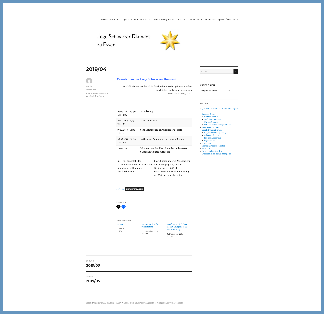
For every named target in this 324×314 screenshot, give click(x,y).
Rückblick (194, 19)
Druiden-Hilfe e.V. (211, 117)
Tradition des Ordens (212, 119)
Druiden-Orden (108, 19)
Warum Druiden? (211, 122)
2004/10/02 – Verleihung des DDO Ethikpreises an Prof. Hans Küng (177, 227)
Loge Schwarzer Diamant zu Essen (100, 303)
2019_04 (120, 189)
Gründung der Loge (212, 135)
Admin (89, 86)
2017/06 (119, 224)
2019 (88, 93)
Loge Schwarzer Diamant (134, 19)
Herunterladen (134, 189)
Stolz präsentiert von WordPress (170, 303)
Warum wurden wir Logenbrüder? (217, 125)
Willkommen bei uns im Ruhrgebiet (216, 154)
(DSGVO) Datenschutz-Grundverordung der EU (135, 303)
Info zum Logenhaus (164, 19)
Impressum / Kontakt (210, 127)
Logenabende (209, 141)
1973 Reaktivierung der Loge (215, 133)
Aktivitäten (95, 93)
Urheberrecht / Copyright (212, 151)
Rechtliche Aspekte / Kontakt (220, 19)
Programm (206, 143)
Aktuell (181, 19)
